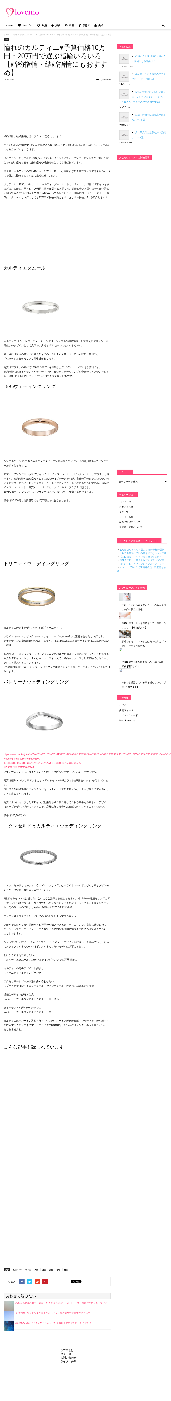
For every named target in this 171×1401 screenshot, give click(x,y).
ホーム (9, 25)
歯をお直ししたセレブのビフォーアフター (142, 563)
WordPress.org (127, 720)
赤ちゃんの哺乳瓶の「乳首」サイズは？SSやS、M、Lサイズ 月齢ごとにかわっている (61, 1303)
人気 (36, 1269)
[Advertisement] (57, 107)
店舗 (51, 1269)
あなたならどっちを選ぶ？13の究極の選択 (142, 549)
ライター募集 (126, 517)
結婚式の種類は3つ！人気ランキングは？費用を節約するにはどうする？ (53, 1323)
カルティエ (17, 1269)
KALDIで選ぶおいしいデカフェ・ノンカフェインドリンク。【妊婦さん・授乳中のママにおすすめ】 (142, 96)
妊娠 (57, 25)
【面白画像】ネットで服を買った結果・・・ (143, 556)
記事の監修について (129, 522)
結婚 (44, 25)
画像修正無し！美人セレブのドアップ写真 (142, 560)
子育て (86, 25)
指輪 (58, 1269)
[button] (163, 25)
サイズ (28, 1269)
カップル (27, 25)
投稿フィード (126, 710)
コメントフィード (128, 715)
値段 (44, 1269)
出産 (71, 25)
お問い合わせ (126, 507)
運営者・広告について (131, 527)
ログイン (124, 705)
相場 (66, 1269)
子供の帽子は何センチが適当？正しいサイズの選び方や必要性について (52, 1313)
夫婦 (100, 25)
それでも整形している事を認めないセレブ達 (143, 553)
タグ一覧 (124, 512)
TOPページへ (126, 501)
